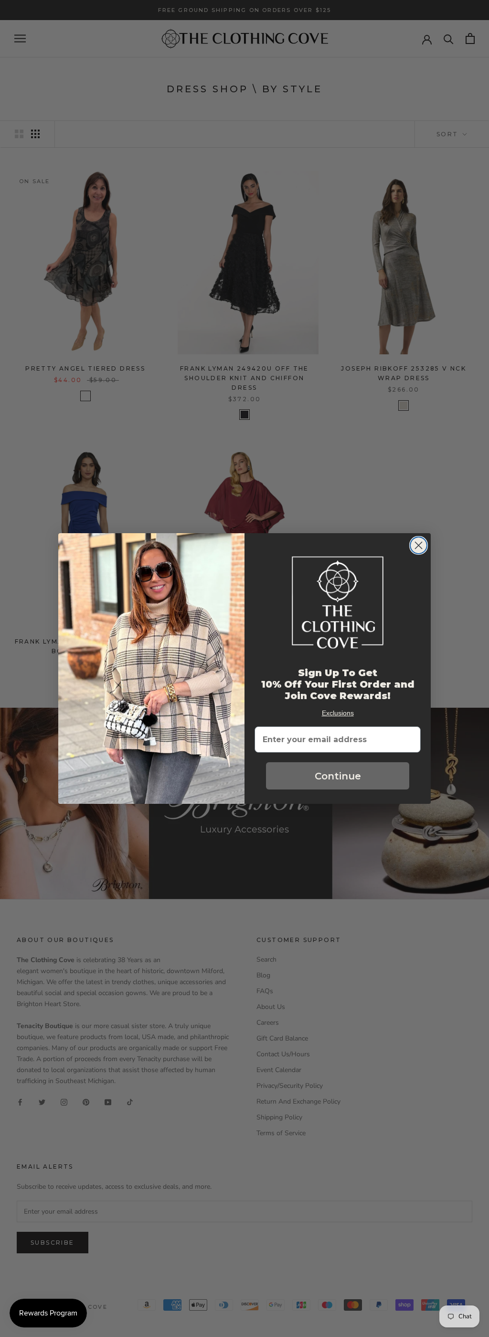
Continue (338, 776)
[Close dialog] (418, 545)
